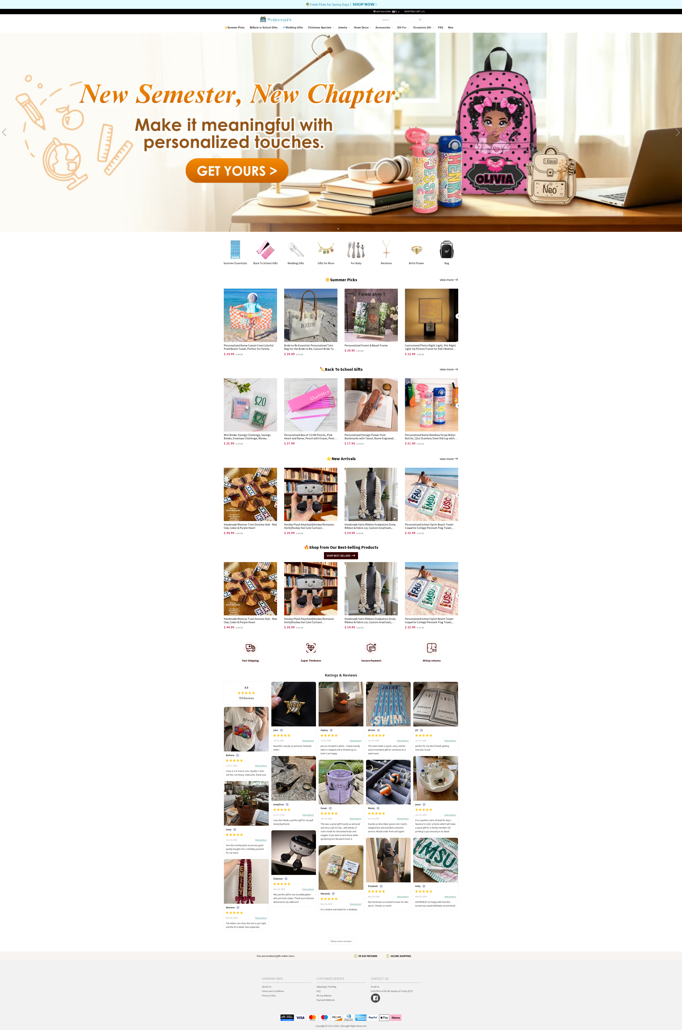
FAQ (441, 27)
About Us (266, 986)
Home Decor (362, 27)
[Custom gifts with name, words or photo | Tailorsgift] (275, 19)
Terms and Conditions (273, 991)
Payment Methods (325, 1000)
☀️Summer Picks (234, 27)
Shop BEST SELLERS (338, 555)
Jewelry (343, 27)
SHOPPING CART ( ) (414, 11)
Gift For (402, 27)
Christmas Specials (320, 27)
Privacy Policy (269, 995)
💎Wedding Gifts (293, 27)
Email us (375, 986)
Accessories (383, 27)
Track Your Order (383, 11)
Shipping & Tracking (326, 986)
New (451, 27)
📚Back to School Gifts (264, 27)
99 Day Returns (323, 995)
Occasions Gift (423, 27)
